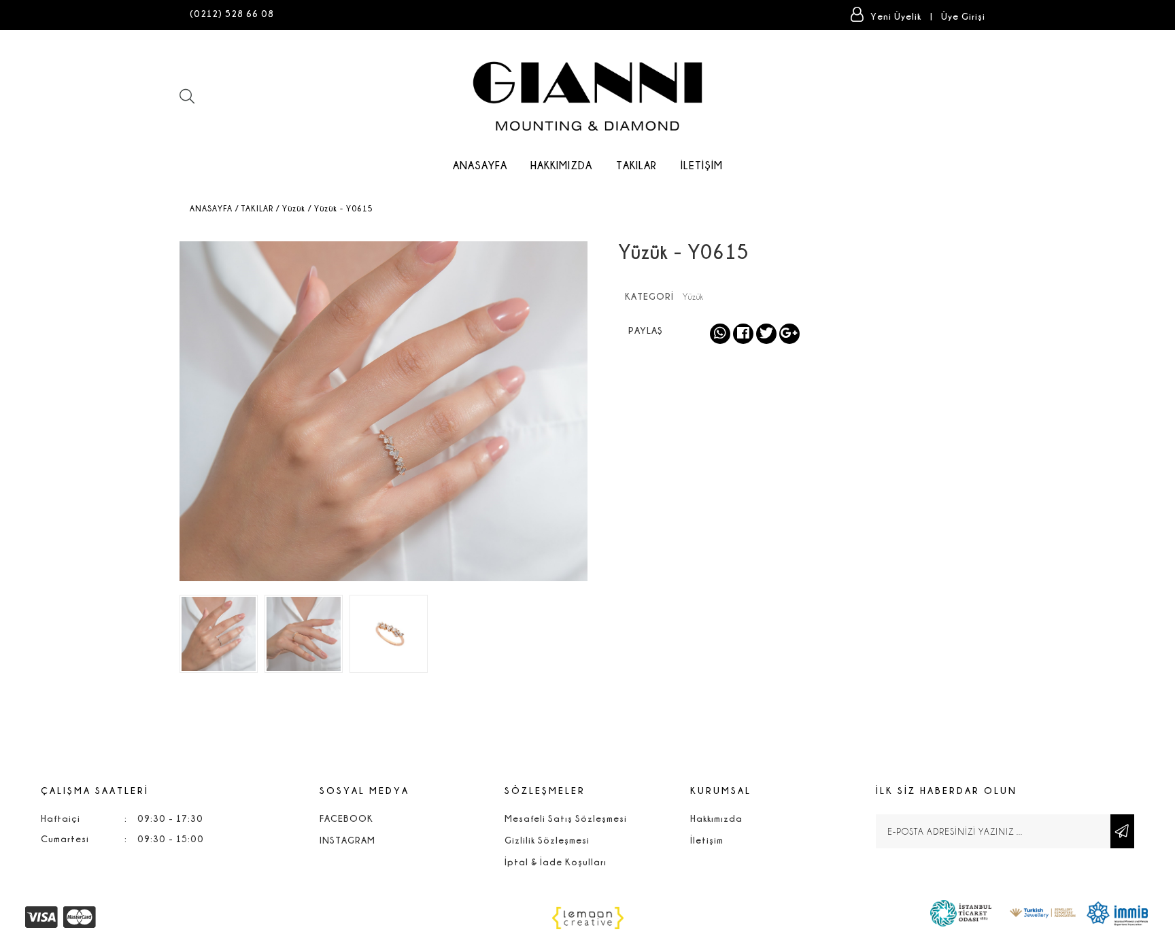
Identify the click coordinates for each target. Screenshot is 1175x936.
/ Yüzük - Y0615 (340, 208)
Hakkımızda (561, 165)
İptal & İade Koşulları (556, 861)
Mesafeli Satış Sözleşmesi (566, 818)
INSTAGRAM (347, 840)
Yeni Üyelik (897, 16)
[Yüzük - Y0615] (219, 634)
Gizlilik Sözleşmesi (547, 840)
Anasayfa (480, 165)
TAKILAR (636, 165)
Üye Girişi (963, 16)
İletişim (702, 165)
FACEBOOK (346, 818)
